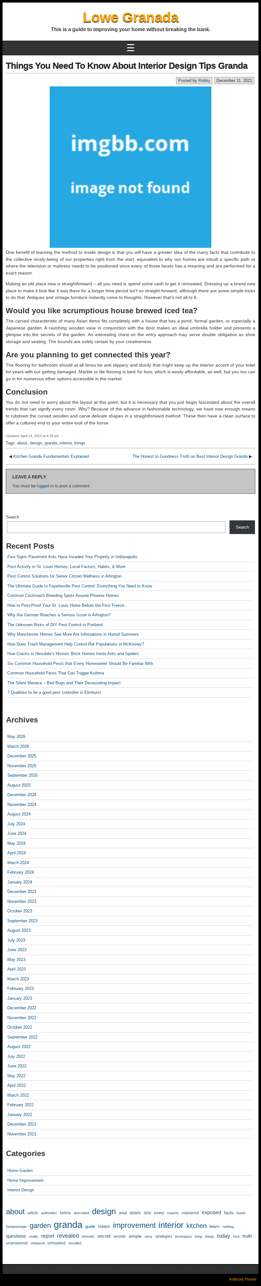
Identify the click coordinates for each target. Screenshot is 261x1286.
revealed (68, 1236)
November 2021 (21, 1134)
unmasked (56, 1243)
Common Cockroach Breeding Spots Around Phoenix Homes (63, 595)
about (22, 443)
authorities (49, 1213)
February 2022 (20, 1104)
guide (90, 1226)
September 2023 (22, 920)
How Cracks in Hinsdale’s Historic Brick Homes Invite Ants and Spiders (73, 653)
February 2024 (20, 872)
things (79, 443)
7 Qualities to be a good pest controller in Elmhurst (54, 692)
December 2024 (21, 794)
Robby (204, 80)
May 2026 (16, 736)
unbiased (38, 1243)
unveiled (74, 1243)
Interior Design (20, 1190)
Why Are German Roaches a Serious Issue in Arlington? (58, 615)
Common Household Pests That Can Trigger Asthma (55, 673)
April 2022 (16, 1085)
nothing (228, 1226)
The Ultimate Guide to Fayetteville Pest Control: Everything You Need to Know (79, 586)
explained (190, 1213)
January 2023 (19, 998)
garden (40, 1225)
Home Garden (20, 1170)
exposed (211, 1212)
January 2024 (19, 882)
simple (135, 1236)
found (240, 1213)
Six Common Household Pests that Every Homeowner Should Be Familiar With (80, 663)
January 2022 (19, 1114)
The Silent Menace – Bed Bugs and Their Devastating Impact (64, 682)
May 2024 (16, 843)
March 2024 (18, 862)
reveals (88, 1236)
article (33, 1213)
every (159, 1212)
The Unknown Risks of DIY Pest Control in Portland (54, 624)
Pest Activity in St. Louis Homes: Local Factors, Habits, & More (66, 566)
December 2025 (21, 756)
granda (51, 443)
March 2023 (18, 979)
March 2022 (18, 1095)
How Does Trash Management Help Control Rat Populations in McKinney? (75, 644)
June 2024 (16, 833)
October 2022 (19, 1027)
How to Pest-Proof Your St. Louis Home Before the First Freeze (65, 605)
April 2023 (16, 969)
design (36, 443)
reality (33, 1236)
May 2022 (16, 1075)
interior (66, 443)
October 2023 (19, 911)
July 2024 (16, 824)
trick (236, 1236)
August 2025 (19, 785)
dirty (147, 1213)
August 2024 (19, 814)
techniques (183, 1236)
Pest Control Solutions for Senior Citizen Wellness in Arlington (64, 576)
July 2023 (16, 940)
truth (247, 1236)
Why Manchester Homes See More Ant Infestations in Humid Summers (73, 634)
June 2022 (16, 1066)
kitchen (197, 1225)
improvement (134, 1225)
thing (198, 1236)
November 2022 (21, 1017)
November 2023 (21, 901)
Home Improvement (25, 1180)
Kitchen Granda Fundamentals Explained (51, 456)
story (148, 1236)
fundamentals (16, 1226)
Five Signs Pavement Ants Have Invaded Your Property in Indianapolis (72, 556)
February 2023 (20, 988)
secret (103, 1236)
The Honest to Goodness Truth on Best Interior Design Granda (190, 456)
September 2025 (22, 775)
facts (229, 1212)
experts (173, 1213)
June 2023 (16, 949)
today (223, 1236)
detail (123, 1213)
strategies (163, 1236)
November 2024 (21, 804)
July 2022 (16, 1056)
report (47, 1236)
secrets (119, 1236)
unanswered (17, 1243)
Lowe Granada (131, 17)
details (135, 1213)
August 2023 (19, 930)
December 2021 (21, 1124)
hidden (104, 1226)
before (65, 1213)
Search (12, 517)
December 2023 (21, 891)
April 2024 (16, 852)
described (81, 1213)
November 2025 (21, 765)
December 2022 (21, 1007)
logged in (45, 486)
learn (214, 1226)
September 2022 (22, 1037)
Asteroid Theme (243, 1279)
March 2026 (18, 746)
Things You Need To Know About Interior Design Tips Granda (127, 66)
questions (16, 1236)
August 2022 (19, 1046)
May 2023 (16, 959)
